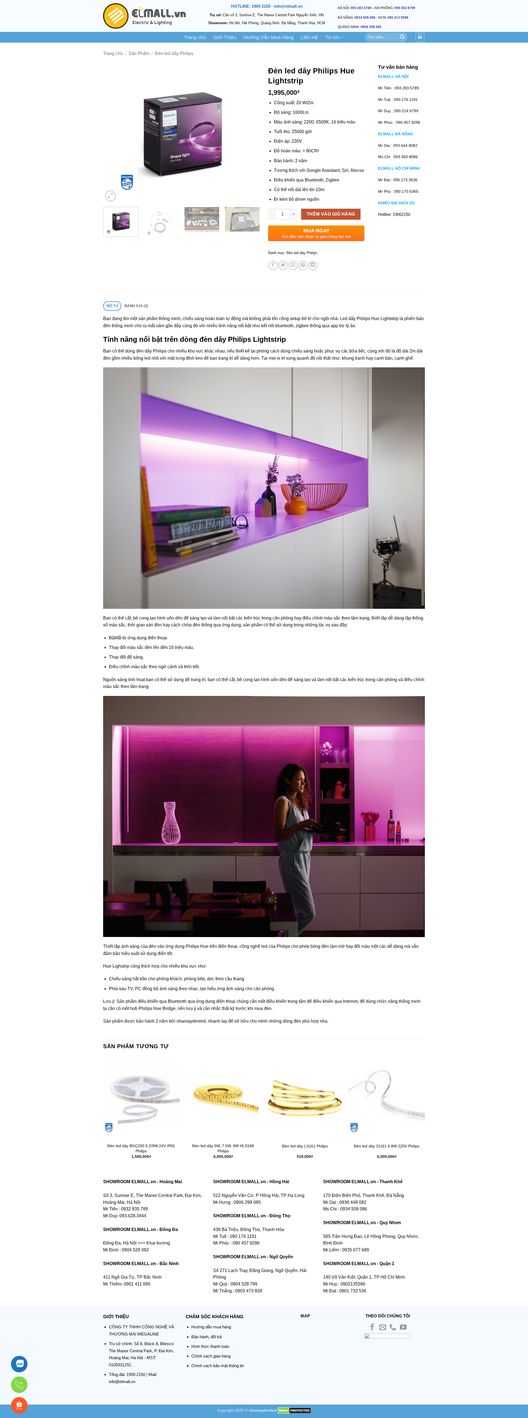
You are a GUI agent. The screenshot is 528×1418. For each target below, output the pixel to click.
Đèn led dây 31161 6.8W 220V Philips (386, 1146)
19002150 (401, 214)
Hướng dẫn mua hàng (211, 1327)
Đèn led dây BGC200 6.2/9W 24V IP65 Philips (141, 1148)
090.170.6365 (406, 191)
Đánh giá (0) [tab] (136, 306)
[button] (110, 196)
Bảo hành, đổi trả (206, 1336)
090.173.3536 (405, 180)
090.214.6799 (406, 111)
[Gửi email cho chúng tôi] (382, 1327)
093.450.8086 (406, 157)
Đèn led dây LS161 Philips (305, 1146)
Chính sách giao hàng (210, 1356)
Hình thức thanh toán (210, 1346)
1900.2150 (136, 1374)
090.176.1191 (406, 99)
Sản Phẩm (139, 53)
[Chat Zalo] (19, 1364)
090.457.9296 (408, 122)
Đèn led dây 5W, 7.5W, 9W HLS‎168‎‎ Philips (223, 1148)
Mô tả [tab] (112, 306)
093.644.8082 (405, 145)
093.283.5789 (407, 88)
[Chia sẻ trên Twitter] (283, 265)
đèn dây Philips (151, 351)
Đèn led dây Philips (174, 53)
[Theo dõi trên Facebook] (372, 1327)
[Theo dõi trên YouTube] (403, 1327)
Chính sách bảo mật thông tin (217, 1365)
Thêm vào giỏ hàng (331, 214)
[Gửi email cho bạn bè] (293, 265)
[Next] (250, 133)
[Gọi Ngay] (19, 1384)
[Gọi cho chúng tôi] (392, 1327)
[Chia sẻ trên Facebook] (273, 265)
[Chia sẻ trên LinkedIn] (312, 265)
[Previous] (113, 133)
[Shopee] (19, 1405)
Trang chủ (195, 37)
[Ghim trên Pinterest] (302, 265)
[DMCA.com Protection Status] (294, 1410)
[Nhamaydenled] (144, 16)
